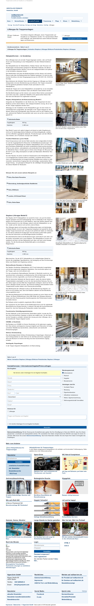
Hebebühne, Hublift (12, 10)
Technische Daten (14, 119)
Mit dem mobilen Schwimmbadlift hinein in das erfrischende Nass (75, 537)
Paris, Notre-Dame (14, 202)
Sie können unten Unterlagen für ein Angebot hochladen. (30, 372)
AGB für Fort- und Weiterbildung (46, 583)
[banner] (47, 7)
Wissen (65, 21)
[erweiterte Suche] (85, 18)
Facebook (40, 594)
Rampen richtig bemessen (70, 495)
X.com (39, 597)
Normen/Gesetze (19, 21)
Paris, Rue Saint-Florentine (17, 177)
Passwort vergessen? (42, 554)
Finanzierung (47, 21)
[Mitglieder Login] (79, 15)
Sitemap (84, 591)
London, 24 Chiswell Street (17, 196)
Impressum (39, 580)
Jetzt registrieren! (40, 556)
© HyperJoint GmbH (27, 604)
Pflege (57, 21)
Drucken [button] (86, 29)
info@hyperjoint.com (21, 584)
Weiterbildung (75, 21)
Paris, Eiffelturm (13, 190)
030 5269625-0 (20, 582)
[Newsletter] (70, 15)
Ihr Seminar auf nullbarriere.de (72, 580)
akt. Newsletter (14, 468)
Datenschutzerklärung (34, 435)
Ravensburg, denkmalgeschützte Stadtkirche (22, 183)
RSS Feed (13, 473)
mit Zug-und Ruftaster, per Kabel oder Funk (74, 472)
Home (8, 21)
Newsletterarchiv (15, 471)
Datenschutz (17, 604)
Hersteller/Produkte (33, 21)
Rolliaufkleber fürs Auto (70, 517)
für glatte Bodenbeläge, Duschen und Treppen (18, 496)
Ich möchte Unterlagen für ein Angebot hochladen (24, 424)
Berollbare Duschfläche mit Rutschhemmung (43, 496)
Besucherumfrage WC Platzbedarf (17, 505)
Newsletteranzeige (68, 583)
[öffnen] (12, 21)
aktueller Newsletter (14, 594)
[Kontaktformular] (84, 15)
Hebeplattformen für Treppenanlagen (41, 447)
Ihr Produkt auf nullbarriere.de (72, 577)
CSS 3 (66, 545)
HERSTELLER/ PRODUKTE (14, 8)
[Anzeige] (75, 15)
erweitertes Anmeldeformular (19, 465)
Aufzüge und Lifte (30, 25)
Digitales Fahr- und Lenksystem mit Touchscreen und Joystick (45, 472)
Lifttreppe (67, 35)
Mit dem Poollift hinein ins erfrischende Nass (19, 537)
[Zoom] (72, 70)
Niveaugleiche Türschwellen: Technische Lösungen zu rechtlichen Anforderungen (18, 565)
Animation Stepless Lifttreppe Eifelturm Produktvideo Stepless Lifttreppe (51, 49)
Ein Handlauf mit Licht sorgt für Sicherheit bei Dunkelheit (44, 537)
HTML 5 (67, 543)
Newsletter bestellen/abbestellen (19, 597)
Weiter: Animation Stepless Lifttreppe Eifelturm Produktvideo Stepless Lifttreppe (33, 359)
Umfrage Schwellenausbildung (44, 517)
